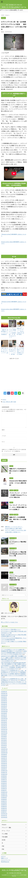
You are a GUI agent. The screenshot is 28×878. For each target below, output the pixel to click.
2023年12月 (4, 709)
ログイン (3, 856)
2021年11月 (4, 731)
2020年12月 (4, 749)
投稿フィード (4, 858)
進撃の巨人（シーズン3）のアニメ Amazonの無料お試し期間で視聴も (20, 331)
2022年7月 (4, 720)
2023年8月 (4, 713)
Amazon (4, 399)
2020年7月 (4, 758)
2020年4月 (4, 763)
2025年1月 (4, 697)
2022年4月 (4, 724)
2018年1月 (4, 812)
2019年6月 (4, 781)
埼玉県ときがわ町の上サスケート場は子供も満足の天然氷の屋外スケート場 (17, 565)
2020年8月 (4, 756)
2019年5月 (4, 783)
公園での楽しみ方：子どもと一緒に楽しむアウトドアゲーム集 (4, 350)
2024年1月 (4, 708)
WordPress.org (5, 861)
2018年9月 (4, 797)
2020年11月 (4, 751)
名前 (3, 429)
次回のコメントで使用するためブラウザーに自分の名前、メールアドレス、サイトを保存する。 (14, 450)
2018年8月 (4, 799)
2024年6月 (4, 699)
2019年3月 (4, 786)
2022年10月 (4, 718)
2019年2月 (4, 788)
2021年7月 (4, 738)
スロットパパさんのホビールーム (14, 7)
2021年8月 (4, 736)
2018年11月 (4, 794)
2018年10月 (4, 795)
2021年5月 (4, 742)
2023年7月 (4, 715)
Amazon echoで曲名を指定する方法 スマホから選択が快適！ (18, 483)
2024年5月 (4, 700)
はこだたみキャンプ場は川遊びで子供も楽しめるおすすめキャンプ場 (17, 553)
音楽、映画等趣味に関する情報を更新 (14, 873)
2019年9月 (4, 776)
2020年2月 (4, 767)
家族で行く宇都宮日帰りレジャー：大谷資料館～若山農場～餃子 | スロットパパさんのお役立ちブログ (13, 667)
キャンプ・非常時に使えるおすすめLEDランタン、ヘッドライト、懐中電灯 (12, 351)
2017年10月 (4, 817)
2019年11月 (4, 772)
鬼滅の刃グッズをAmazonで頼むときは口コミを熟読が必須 (17, 471)
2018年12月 (4, 792)
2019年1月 (4, 790)
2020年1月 (4, 769)
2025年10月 (4, 695)
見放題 (14, 401)
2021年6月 (4, 740)
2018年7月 (4, 801)
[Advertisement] (14, 375)
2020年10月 (4, 752)
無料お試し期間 (9, 401)
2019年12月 (4, 770)
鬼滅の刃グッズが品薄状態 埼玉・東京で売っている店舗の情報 (17, 519)
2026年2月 (4, 691)
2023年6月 (4, 717)
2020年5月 (4, 761)
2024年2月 (4, 706)
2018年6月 (4, 803)
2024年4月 (4, 702)
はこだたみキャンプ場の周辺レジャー (11, 629)
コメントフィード (5, 860)
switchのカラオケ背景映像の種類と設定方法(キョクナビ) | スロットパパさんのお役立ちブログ (14, 652)
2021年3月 (4, 745)
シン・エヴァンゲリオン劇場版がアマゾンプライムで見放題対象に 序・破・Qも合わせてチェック (12, 333)
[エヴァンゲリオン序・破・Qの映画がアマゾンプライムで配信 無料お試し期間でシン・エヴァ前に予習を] (15, 393)
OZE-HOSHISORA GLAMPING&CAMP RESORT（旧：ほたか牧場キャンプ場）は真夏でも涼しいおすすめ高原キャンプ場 (13, 664)
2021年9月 (4, 734)
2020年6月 (4, 760)
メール (4, 435)
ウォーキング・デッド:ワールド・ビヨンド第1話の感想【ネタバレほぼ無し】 (18, 507)
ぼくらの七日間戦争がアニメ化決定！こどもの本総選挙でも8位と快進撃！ (20, 351)
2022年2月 (4, 727)
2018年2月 (4, 810)
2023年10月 (4, 711)
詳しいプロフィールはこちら (9, 622)
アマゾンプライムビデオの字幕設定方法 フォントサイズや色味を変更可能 (17, 578)
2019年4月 (4, 785)
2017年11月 (4, 815)
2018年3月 (4, 808)
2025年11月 (4, 693)
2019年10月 (4, 774)
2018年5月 (4, 804)
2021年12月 (4, 729)
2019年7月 (4, 779)
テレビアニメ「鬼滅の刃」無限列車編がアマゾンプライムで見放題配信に (4, 331)
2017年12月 (4, 813)
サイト (3, 441)
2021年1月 (4, 747)
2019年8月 (4, 778)
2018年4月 (4, 806)
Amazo (4, 401)
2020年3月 (4, 765)
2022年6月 (4, 722)
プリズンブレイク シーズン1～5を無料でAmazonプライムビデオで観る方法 (18, 495)
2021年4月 (4, 743)
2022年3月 (4, 725)
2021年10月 (4, 733)
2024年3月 (4, 704)
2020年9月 (4, 754)
